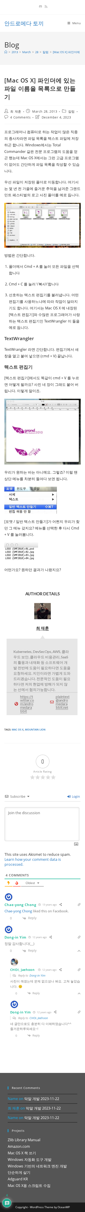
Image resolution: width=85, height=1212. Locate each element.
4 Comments (20, 117)
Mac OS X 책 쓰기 (22, 1152)
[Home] (5, 52)
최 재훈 (15, 111)
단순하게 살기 (19, 1172)
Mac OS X (18, 729)
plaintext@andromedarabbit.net (63, 701)
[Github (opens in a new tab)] (40, 7)
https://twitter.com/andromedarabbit (27, 703)
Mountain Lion (35, 729)
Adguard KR (18, 1178)
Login (75, 796)
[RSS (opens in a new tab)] (45, 7)
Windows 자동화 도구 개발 (29, 1159)
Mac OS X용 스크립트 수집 (29, 1185)
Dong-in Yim (37, 975)
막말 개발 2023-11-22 (41, 1098)
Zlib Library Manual (24, 1139)
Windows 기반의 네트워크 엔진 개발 (37, 1166)
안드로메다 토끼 (24, 23)
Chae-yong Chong (20, 904)
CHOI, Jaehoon (38, 1018)
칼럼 (71, 111)
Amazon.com (19, 1146)
